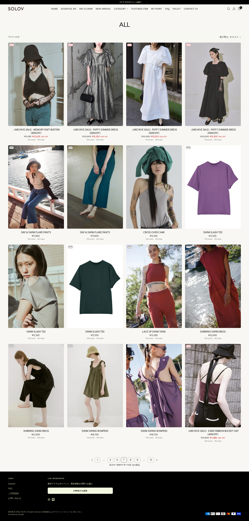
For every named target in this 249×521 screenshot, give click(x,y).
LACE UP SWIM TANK (154, 331)
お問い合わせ (14, 498)
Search (11, 483)
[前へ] (102, 2)
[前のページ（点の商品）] (92, 459)
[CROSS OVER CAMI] (154, 187)
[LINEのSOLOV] (53, 500)
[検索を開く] (228, 8)
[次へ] (146, 2)
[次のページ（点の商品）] (156, 459)
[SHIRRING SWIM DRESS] (213, 286)
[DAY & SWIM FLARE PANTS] (36, 187)
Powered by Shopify (16, 514)
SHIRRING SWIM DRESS (213, 331)
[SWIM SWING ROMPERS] (95, 385)
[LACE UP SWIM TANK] (154, 286)
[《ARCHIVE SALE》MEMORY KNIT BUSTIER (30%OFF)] (36, 84)
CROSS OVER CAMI (154, 232)
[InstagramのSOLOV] (49, 500)
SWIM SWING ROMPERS (95, 430)
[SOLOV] (16, 8)
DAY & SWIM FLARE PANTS (36, 232)
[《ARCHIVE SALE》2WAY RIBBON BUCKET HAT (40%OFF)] (213, 385)
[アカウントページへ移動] (234, 8)
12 (151, 459)
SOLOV (23, 512)
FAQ (10, 488)
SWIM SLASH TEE (213, 232)
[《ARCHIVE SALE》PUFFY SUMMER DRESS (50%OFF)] (95, 84)
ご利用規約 (13, 493)
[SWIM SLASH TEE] (213, 187)
